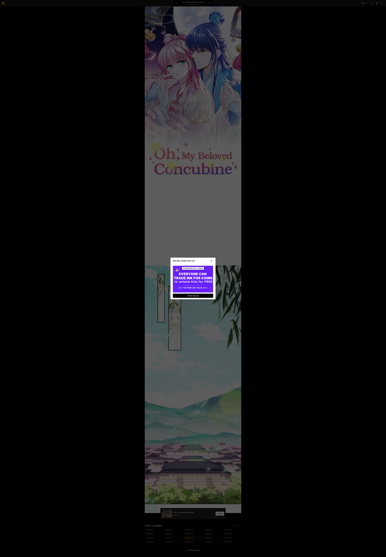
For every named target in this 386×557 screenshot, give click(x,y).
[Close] (211, 261)
